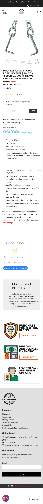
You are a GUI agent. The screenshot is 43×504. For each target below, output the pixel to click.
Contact (12, 2)
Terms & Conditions (10, 422)
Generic (12, 82)
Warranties (6, 417)
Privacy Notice (8, 420)
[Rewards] (5, 498)
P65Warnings (7, 223)
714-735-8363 (34, 5)
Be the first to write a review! (15, 268)
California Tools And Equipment (24, 486)
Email (5, 463)
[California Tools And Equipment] (21, 11)
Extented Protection (34, 2)
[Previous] (6, 38)
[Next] (36, 38)
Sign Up (21, 474)
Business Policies (21, 2)
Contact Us (6, 425)
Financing (6, 2)
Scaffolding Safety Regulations (15, 428)
